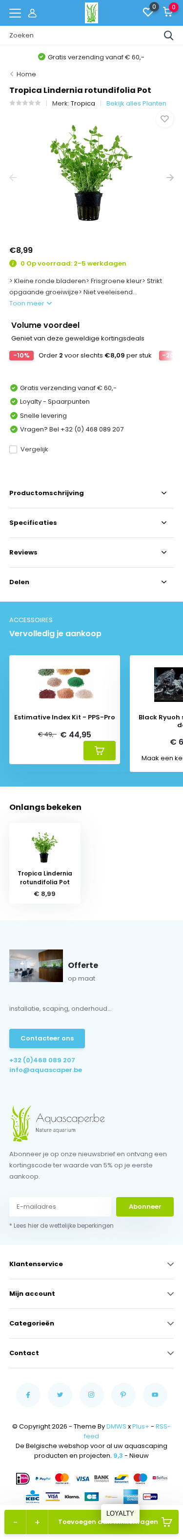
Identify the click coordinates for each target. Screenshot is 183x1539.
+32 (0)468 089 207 (42, 1060)
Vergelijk (34, 449)
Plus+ (140, 1426)
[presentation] (13, 177)
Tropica (83, 103)
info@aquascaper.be (45, 1069)
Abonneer (145, 1206)
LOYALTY (120, 1513)
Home (26, 74)
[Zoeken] (169, 35)
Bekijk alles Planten (136, 103)
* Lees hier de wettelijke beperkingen (61, 1225)
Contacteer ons (47, 1038)
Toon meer (27, 303)
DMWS (116, 1426)
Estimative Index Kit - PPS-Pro (64, 717)
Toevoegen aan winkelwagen (108, 1521)
